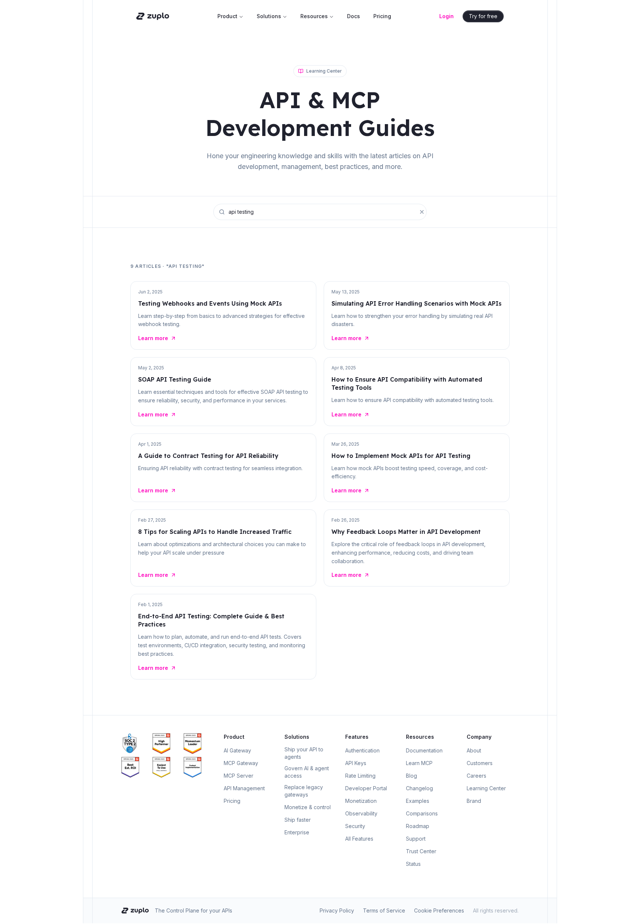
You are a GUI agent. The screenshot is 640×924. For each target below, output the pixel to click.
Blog (411, 775)
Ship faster (297, 820)
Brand (474, 801)
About (474, 750)
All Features (359, 838)
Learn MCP (419, 763)
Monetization (361, 801)
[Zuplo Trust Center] (135, 743)
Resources (314, 16)
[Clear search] (422, 212)
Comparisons (422, 813)
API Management (244, 788)
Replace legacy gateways (303, 791)
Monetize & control (307, 807)
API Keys (355, 763)
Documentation (424, 750)
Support (416, 838)
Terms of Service (384, 910)
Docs (353, 16)
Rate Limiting (360, 775)
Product (227, 16)
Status (413, 864)
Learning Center (486, 788)
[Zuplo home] (152, 16)
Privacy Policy (337, 910)
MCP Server (238, 775)
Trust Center (421, 851)
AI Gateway (237, 750)
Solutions (269, 16)
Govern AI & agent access (306, 772)
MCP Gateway (241, 763)
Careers (476, 775)
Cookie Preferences (439, 910)
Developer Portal (366, 788)
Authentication (362, 750)
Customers (480, 763)
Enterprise (296, 832)
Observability (361, 813)
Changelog (419, 788)
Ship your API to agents (303, 753)
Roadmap (417, 826)
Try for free (483, 16)
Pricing (382, 16)
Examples (417, 801)
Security (355, 826)
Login (446, 16)
